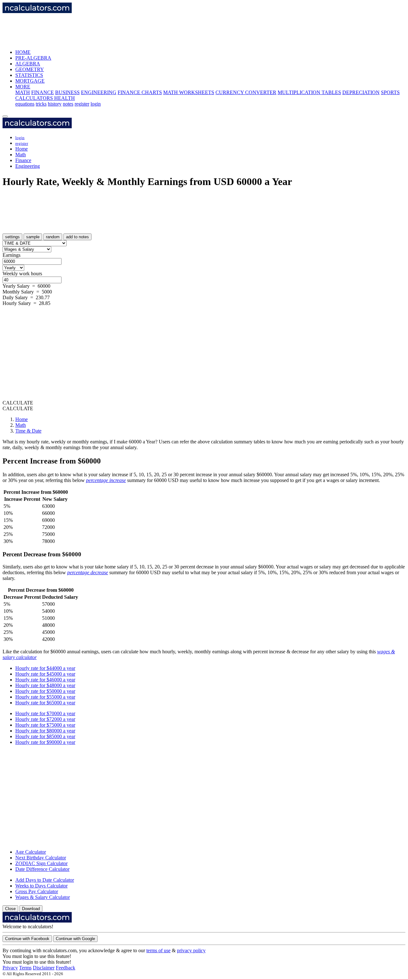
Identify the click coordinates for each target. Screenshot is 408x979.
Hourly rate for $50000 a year (45, 691)
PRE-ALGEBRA (33, 58)
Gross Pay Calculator (36, 891)
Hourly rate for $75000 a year (45, 725)
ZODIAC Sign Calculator (41, 863)
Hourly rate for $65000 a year (45, 702)
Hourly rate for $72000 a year (45, 719)
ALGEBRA (27, 63)
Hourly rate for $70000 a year (45, 713)
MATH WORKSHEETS (188, 92)
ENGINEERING (98, 92)
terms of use (158, 950)
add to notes (77, 236)
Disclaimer (44, 967)
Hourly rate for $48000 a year (45, 685)
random (53, 236)
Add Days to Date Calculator (44, 880)
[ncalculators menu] (5, 116)
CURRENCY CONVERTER (245, 92)
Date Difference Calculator (42, 869)
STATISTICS (29, 75)
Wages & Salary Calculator (42, 897)
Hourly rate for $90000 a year (45, 742)
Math (20, 154)
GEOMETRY (29, 69)
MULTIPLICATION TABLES (309, 92)
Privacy (10, 967)
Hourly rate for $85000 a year (45, 736)
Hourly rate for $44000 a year (45, 668)
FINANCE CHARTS (140, 92)
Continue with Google (75, 938)
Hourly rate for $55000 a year (45, 697)
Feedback (65, 967)
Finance (23, 160)
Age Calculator (30, 852)
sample (33, 236)
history (55, 104)
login (96, 104)
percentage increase (106, 480)
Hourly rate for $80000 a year (45, 730)
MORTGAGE (30, 81)
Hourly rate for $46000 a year (45, 679)
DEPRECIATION (361, 92)
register (82, 104)
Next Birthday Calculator (40, 857)
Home (21, 149)
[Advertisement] (119, 28)
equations (24, 104)
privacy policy (191, 950)
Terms (25, 967)
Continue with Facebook (27, 938)
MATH (22, 92)
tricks (41, 104)
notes (68, 104)
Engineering (27, 166)
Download (31, 908)
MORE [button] (22, 86)
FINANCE (42, 92)
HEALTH (64, 98)
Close (10, 908)
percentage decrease (87, 572)
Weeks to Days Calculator (41, 885)
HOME (23, 52)
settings (12, 236)
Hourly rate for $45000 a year (45, 674)
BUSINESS (67, 92)
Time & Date (28, 431)
